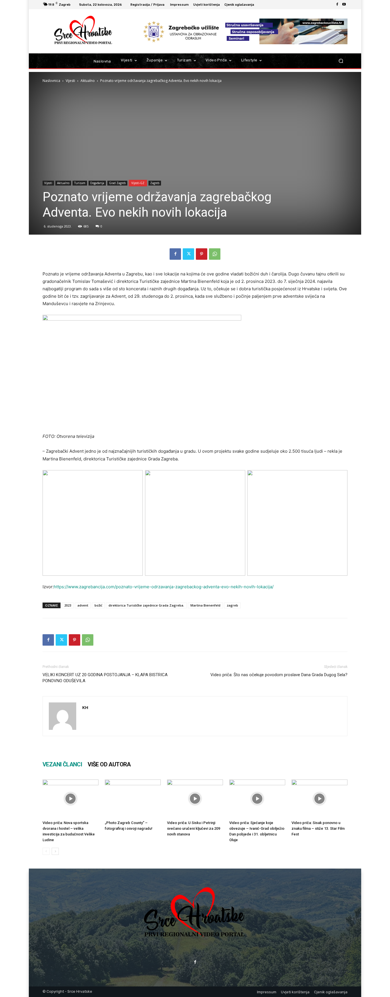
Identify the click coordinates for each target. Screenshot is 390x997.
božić (98, 605)
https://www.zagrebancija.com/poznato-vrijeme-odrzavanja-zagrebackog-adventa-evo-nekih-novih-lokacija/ (164, 586)
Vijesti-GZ (137, 183)
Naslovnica (51, 80)
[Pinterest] (201, 254)
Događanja (97, 183)
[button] (340, 61)
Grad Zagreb (117, 183)
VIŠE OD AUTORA (109, 764)
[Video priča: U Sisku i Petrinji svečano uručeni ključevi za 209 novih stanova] (195, 799)
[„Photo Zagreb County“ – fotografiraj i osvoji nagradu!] (133, 799)
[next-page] (55, 851)
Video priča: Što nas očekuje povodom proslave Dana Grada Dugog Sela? (278, 674)
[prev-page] (46, 851)
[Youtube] (344, 4)
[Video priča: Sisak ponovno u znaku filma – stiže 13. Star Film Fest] (319, 799)
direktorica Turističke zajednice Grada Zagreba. (146, 605)
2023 (67, 605)
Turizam (79, 183)
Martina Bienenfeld (205, 605)
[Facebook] (337, 4)
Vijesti (70, 80)
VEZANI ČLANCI (62, 764)
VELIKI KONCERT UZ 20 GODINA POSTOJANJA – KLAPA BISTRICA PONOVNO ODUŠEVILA (105, 677)
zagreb (232, 605)
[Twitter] (188, 254)
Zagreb (154, 183)
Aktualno (88, 80)
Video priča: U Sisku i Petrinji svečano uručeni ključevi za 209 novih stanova (193, 828)
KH (85, 707)
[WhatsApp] (214, 254)
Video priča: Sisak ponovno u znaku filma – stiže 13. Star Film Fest (318, 828)
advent (82, 605)
